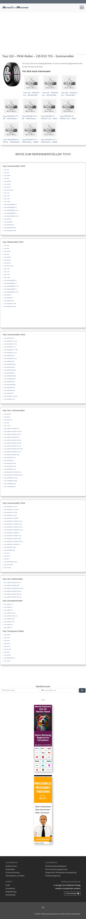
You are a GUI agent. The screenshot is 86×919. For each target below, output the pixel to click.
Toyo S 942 (7, 661)
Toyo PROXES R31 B (10, 376)
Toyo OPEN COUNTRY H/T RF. (13, 443)
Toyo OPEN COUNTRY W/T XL (12, 597)
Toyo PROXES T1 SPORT (11, 518)
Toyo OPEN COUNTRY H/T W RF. (13, 449)
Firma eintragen (71, 893)
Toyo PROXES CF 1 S (10, 347)
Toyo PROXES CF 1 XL (10, 352)
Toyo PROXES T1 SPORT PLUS (13, 524)
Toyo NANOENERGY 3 (10, 213)
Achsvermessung (12, 872)
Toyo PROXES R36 (9, 387)
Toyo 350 (6, 178)
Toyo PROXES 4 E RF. (10, 230)
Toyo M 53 (7, 652)
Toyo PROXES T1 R (9, 399)
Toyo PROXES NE (9, 361)
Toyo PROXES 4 (8, 222)
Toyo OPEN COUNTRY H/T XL (12, 451)
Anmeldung (10, 888)
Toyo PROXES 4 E (9, 225)
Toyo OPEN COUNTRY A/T (11, 428)
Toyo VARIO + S (8, 604)
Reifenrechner (11, 866)
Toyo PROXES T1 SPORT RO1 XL (13, 530)
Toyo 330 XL (7, 175)
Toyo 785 (6, 422)
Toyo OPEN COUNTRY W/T (11, 585)
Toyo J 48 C (7, 201)
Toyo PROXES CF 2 (9, 355)
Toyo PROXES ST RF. (10, 466)
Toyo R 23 (7, 553)
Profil (8, 885)
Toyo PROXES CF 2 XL (10, 358)
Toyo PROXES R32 (9, 381)
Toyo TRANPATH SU (10, 486)
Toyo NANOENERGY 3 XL (11, 216)
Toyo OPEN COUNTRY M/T (11, 454)
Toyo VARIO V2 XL (9, 621)
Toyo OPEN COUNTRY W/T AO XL (14, 588)
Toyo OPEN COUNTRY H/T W (12, 446)
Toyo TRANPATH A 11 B (11, 478)
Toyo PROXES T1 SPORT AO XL (13, 521)
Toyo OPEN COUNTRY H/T (11, 437)
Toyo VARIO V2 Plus (9, 613)
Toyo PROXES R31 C (10, 378)
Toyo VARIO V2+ (8, 624)
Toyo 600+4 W (8, 420)
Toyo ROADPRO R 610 (10, 561)
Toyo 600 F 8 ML (8, 190)
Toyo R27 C (7, 556)
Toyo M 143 (7, 646)
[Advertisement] (43, 29)
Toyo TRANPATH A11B (10, 480)
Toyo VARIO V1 (8, 607)
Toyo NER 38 (7, 219)
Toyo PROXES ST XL (10, 469)
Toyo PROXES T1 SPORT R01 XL (13, 527)
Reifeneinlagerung (52, 876)
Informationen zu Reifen (15, 876)
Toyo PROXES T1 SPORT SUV (12, 472)
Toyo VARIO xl (8, 627)
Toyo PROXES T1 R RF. (10, 512)
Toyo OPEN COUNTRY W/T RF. (13, 594)
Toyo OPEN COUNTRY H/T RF (12, 440)
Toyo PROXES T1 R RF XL (11, 509)
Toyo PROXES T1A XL (10, 547)
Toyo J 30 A (7, 425)
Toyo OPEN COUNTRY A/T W (12, 434)
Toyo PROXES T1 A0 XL (11, 396)
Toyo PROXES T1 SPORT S (11, 532)
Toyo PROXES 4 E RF (10, 227)
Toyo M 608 (7, 655)
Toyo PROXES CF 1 (9, 338)
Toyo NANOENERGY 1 (10, 204)
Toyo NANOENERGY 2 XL (11, 210)
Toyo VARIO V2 (8, 610)
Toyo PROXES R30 (9, 373)
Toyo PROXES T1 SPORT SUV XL (13, 475)
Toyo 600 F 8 (7, 187)
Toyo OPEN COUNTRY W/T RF (13, 591)
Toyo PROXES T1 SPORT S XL (12, 535)
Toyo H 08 (7, 637)
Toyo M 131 (7, 643)
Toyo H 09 (7, 640)
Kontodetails (11, 895)
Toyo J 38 (6, 195)
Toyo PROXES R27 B (10, 370)
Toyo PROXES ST (9, 393)
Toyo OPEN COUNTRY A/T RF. (13, 431)
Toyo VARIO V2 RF (9, 619)
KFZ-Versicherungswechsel (56, 869)
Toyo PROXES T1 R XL (10, 515)
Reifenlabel (10, 869)
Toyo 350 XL (7, 184)
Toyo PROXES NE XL (10, 364)
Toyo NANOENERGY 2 (10, 207)
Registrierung (11, 892)
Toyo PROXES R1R (9, 367)
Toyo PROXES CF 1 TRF (11, 349)
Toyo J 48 (6, 198)
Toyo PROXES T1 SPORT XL (12, 544)
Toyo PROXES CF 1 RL (10, 344)
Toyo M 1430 (7, 649)
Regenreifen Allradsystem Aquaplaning (60, 872)
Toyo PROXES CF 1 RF (10, 341)
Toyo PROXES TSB (9, 550)
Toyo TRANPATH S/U (10, 483)
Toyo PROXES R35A (9, 384)
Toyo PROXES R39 (9, 390)
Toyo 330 (6, 172)
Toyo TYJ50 (7, 567)
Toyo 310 (6, 169)
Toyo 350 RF (7, 181)
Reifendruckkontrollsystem (55, 866)
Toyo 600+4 (7, 417)
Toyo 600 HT (7, 414)
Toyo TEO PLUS (8, 564)
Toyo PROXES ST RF (10, 463)
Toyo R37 (6, 559)
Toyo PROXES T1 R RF (10, 506)
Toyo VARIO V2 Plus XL (10, 616)
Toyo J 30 (6, 193)
